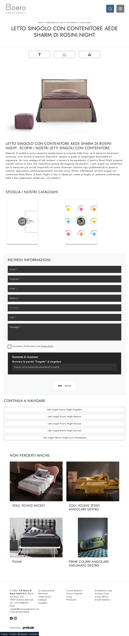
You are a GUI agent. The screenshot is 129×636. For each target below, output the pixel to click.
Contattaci (42, 602)
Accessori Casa (102, 593)
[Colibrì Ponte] (14, 54)
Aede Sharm (85, 22)
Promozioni (71, 599)
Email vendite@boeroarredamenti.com (22, 607)
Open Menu (120, 9)
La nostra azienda (46, 590)
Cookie (13, 634)
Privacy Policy (47, 346)
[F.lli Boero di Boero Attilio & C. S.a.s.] (16, 8)
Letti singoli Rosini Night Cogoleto (64, 409)
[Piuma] (36, 537)
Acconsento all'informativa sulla (32, 346)
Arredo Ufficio (101, 596)
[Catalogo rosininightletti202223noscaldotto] (22, 221)
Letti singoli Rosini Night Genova (64, 416)
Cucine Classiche (74, 593)
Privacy (4, 634)
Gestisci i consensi (29, 634)
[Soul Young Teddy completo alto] (114, 54)
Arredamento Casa (54, 22)
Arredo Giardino (102, 599)
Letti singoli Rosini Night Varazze (64, 423)
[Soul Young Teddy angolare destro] (92, 481)
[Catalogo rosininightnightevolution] (81, 221)
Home (40, 22)
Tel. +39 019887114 (19, 602)
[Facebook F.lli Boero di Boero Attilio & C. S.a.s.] (12, 618)
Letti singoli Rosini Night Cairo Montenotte (64, 437)
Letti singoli (72, 22)
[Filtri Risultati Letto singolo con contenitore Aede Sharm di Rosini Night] (39, 54)
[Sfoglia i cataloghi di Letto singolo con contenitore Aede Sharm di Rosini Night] (89, 54)
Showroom (43, 593)
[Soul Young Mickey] (36, 481)
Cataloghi (42, 599)
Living (69, 596)
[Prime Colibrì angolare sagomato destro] (92, 537)
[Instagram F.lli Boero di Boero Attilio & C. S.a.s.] (15, 618)
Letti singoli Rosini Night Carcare (64, 430)
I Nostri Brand (44, 596)
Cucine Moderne (74, 590)
